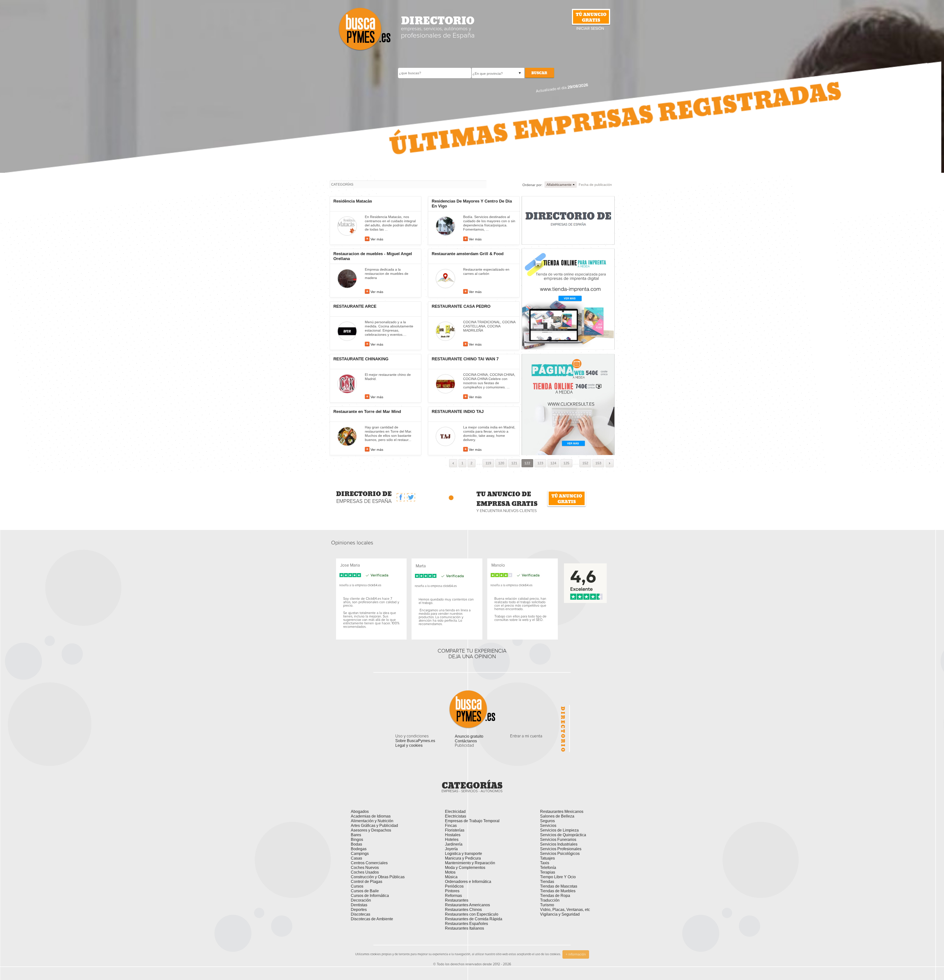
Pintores (452, 891)
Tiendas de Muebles (557, 891)
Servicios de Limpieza (559, 830)
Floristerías (454, 830)
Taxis (544, 863)
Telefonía (548, 867)
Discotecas (360, 914)
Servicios (548, 825)
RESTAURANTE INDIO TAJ (458, 411)
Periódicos (454, 886)
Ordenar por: (532, 185)
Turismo (547, 905)
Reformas (453, 895)
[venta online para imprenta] (568, 299)
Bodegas (359, 849)
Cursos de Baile (365, 891)
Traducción (550, 900)
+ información (576, 954)
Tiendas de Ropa (555, 895)
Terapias (547, 872)
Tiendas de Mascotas (558, 886)
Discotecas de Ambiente (372, 919)
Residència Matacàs (352, 201)
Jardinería (453, 844)
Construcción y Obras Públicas (378, 877)
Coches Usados (365, 872)
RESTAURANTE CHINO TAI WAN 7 (465, 359)
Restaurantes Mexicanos (561, 811)
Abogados (360, 811)
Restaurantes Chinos (463, 909)
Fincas (451, 825)
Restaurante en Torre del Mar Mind (367, 411)
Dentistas (359, 905)
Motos (450, 872)
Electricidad (455, 811)
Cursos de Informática (370, 895)
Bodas (356, 844)
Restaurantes (456, 900)
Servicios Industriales (558, 844)
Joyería (451, 849)
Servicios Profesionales (560, 849)
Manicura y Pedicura (463, 858)
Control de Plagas (366, 881)
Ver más (376, 239)
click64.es (374, 585)
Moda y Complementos (465, 867)
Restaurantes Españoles (466, 923)
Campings (360, 853)
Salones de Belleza (557, 816)
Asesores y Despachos (371, 830)
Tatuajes (547, 858)
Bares (356, 835)
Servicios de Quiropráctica (563, 835)
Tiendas (547, 881)
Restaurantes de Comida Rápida (473, 919)
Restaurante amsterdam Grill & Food (467, 253)
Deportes (359, 909)
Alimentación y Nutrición (372, 821)
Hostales (452, 835)
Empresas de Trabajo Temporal (472, 821)
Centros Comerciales (369, 863)
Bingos (357, 839)
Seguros (547, 821)
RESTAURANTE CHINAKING (360, 359)
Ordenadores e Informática (468, 881)
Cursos (357, 886)
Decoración (361, 900)
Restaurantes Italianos (464, 928)
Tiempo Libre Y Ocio (558, 877)
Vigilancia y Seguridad (560, 914)
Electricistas (455, 816)
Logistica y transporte (463, 853)
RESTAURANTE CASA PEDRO (461, 306)
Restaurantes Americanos (467, 905)
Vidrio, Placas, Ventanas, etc (565, 909)
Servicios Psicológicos (560, 853)
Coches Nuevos (365, 867)
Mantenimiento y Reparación (470, 863)
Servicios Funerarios (558, 839)
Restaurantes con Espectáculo (471, 914)
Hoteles (451, 839)
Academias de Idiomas (371, 816)
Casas (356, 858)
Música (451, 877)
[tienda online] (568, 404)
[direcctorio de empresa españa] (568, 220)
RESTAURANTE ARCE (354, 306)
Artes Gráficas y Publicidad (374, 825)
